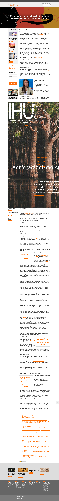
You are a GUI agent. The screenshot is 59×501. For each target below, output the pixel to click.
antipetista (26, 125)
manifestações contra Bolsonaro (38, 361)
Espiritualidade (46, 482)
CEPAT (9, 486)
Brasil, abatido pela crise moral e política (29, 428)
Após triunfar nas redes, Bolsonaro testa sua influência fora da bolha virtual (35, 441)
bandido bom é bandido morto (39, 195)
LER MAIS (11, 41)
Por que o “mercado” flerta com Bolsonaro (29, 442)
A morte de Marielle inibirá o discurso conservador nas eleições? (33, 423)
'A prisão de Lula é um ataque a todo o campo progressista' (32, 418)
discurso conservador (38, 57)
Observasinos (16, 483)
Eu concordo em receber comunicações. (13, 78)
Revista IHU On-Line (31, 484)
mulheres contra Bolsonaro (34, 278)
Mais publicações (31, 483)
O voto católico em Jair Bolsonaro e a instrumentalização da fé (32, 422)
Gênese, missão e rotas (11, 483)
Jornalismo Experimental (25, 486)
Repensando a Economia (18, 486)
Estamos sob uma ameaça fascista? (28, 455)
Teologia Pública (17, 484)
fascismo (25, 317)
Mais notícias (23, 483)
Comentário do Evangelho (46, 483)
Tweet (43, 166)
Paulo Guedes (32, 340)
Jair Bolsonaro (41, 34)
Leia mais (10, 215)
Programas (17, 482)
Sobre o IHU (10, 482)
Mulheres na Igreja (45, 491)
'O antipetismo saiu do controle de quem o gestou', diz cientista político (34, 427)
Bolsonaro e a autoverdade (26, 426)
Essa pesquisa (28, 102)
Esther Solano (36, 79)
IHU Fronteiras (17, 485)
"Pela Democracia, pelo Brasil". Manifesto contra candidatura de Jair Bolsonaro (35, 421)
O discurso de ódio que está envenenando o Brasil (30, 425)
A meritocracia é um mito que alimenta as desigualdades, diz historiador (34, 432)
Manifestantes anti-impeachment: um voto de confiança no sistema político (34, 420)
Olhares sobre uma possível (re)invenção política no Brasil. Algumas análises (35, 413)
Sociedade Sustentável (18, 487)
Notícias (24, 482)
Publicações (32, 482)
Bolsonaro (35, 238)
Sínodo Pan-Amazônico (46, 490)
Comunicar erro (23, 461)
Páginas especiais (24, 485)
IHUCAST (23, 487)
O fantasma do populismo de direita (28, 417)
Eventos (38, 482)
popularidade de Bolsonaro (28, 213)
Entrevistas (23, 484)
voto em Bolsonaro (35, 42)
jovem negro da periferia (36, 198)
